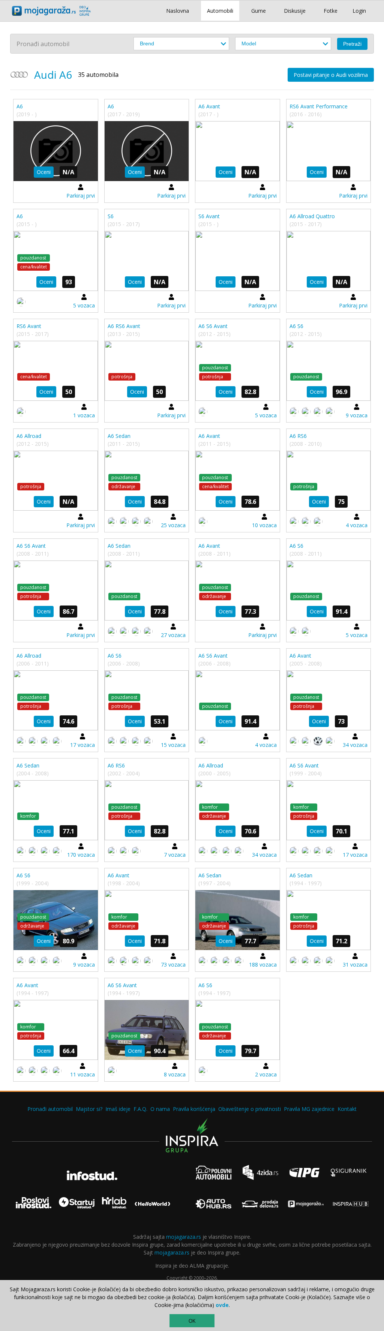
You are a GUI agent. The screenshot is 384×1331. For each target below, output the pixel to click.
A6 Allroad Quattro (312, 216)
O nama (160, 1108)
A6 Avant (209, 106)
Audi (45, 74)
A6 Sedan (119, 435)
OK (192, 1321)
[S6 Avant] (237, 261)
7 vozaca (175, 854)
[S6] (147, 261)
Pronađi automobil (50, 1108)
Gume (258, 10)
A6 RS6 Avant (124, 326)
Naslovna (177, 10)
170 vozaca (81, 854)
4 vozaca (357, 525)
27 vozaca (173, 635)
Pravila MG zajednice (309, 1108)
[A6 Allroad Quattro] (328, 261)
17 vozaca (82, 744)
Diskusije (295, 10)
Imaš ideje (117, 1108)
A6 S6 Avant (213, 326)
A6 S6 (296, 326)
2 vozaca (266, 1074)
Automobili (220, 10)
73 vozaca (173, 964)
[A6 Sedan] (147, 481)
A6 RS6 (298, 435)
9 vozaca (357, 415)
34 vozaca (355, 744)
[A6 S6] (328, 371)
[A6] (56, 151)
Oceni (44, 171)
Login (359, 10)
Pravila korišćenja (194, 1108)
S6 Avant (209, 216)
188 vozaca (263, 964)
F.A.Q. (140, 1108)
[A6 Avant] (237, 151)
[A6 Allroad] (56, 481)
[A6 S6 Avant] (237, 371)
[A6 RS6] (328, 481)
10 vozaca (264, 525)
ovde (222, 1305)
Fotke (331, 10)
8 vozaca (175, 1074)
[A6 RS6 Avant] (147, 371)
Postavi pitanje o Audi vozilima (331, 74)
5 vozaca (84, 305)
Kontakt (347, 1108)
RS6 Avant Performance (319, 106)
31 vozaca (355, 964)
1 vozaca (84, 415)
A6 (19, 106)
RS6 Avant (28, 326)
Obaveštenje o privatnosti (249, 1108)
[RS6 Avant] (56, 371)
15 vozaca (173, 744)
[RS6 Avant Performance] (328, 151)
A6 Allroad (28, 435)
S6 (111, 216)
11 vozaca (82, 1074)
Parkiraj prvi (80, 195)
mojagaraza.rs (183, 1236)
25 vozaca (173, 525)
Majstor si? (89, 1108)
